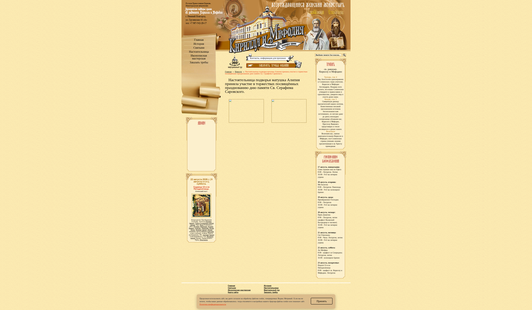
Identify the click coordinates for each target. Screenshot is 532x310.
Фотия (211, 228)
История (199, 43)
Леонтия (198, 230)
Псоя (201, 225)
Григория (210, 232)
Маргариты (204, 240)
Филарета (210, 237)
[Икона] (201, 205)
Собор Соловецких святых (204, 223)
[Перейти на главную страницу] (267, 38)
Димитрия (205, 228)
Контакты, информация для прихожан (268, 58)
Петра (193, 230)
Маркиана (203, 227)
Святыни (198, 47)
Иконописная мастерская (199, 57)
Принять (322, 301)
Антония (206, 235)
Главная (199, 39)
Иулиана (196, 227)
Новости (238, 72)
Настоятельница (199, 51)
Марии (210, 230)
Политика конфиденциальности (213, 304)
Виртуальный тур (272, 290)
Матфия (209, 222)
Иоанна (210, 227)
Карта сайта (233, 292)
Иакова (191, 228)
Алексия (198, 228)
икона (192, 223)
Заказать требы (199, 62)
